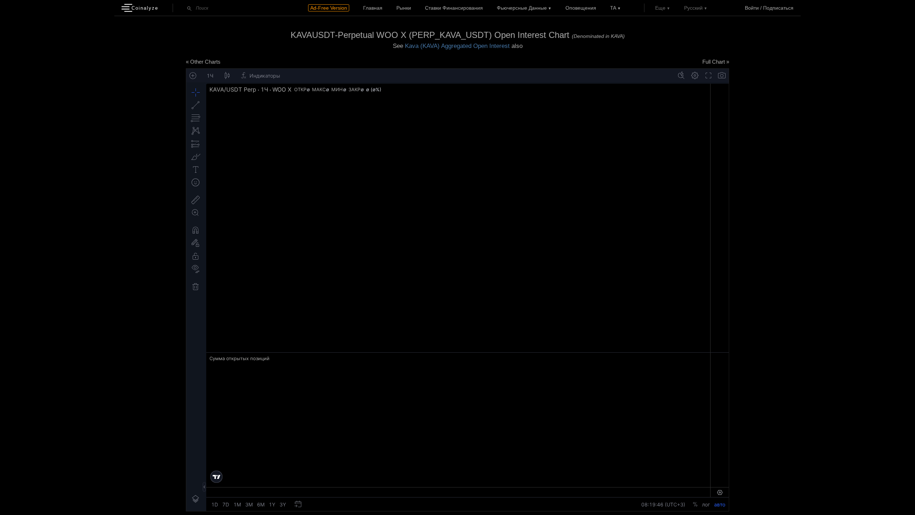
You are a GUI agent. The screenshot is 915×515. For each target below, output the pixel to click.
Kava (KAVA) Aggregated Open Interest (457, 46)
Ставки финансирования (454, 8)
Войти (752, 8)
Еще (660, 8)
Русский (693, 8)
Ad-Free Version (328, 8)
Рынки (403, 8)
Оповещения (580, 8)
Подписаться (778, 8)
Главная (372, 8)
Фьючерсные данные (522, 8)
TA (613, 8)
